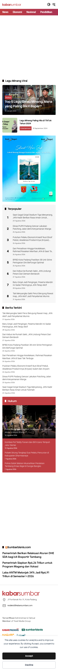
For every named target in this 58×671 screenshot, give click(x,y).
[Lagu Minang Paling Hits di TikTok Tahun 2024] (9, 125)
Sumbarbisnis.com (19, 547)
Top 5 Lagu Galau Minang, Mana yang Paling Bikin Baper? (28, 103)
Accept (29, 655)
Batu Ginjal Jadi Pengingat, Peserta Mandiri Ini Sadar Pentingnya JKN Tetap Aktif (33, 283)
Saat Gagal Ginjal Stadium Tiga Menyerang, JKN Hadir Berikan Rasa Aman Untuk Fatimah (33, 216)
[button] (49, 4)
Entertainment (25, 128)
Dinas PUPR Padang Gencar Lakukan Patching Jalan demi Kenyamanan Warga (32, 227)
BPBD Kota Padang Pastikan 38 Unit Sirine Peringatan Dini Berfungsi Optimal (32, 261)
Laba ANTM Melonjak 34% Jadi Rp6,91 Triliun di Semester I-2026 (25, 574)
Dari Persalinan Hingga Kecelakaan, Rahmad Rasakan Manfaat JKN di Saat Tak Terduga (33, 250)
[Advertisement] (29, 47)
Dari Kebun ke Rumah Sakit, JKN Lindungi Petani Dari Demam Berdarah (32, 272)
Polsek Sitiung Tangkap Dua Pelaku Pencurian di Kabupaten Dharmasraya (27, 454)
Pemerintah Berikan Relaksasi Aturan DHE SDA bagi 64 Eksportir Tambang (28, 555)
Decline (29, 664)
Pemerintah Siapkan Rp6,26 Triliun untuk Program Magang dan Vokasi (27, 564)
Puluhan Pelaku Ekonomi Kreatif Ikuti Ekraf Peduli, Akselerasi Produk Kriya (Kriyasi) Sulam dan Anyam (32, 239)
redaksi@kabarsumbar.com (19, 605)
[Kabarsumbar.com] (11, 4)
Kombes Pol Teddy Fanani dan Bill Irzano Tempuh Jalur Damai (27, 443)
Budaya (8, 97)
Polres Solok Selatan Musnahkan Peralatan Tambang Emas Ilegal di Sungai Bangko (24, 464)
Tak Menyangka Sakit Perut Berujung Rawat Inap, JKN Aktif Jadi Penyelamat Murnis (33, 295)
